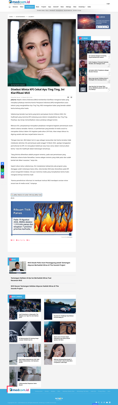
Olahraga (68, 7)
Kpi (29, 240)
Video (74, 7)
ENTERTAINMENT (20, 16)
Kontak (47, 391)
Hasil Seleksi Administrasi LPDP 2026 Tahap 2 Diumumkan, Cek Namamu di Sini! (29, 361)
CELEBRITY (31, 16)
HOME (11, 16)
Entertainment (30, 7)
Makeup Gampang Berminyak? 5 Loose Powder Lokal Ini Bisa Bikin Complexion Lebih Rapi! (63, 361)
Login (108, 3)
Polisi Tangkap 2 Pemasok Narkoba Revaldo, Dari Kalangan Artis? (98, 62)
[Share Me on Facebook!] (2, 163)
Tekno (21, 7)
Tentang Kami (38, 391)
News (62, 7)
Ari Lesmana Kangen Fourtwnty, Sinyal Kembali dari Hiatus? (98, 56)
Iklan (59, 391)
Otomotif (55, 7)
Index (89, 7)
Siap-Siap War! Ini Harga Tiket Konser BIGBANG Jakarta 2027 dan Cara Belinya (98, 88)
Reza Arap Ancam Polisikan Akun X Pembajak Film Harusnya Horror (98, 79)
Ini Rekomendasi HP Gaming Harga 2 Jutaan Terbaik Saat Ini (28, 339)
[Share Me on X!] (2, 167)
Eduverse (15, 7)
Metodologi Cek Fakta (82, 391)
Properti (43, 7)
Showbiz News (41, 10)
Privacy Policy (101, 391)
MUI (13, 240)
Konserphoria (59, 10)
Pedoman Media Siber (68, 391)
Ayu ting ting (21, 240)
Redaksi (53, 391)
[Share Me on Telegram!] (2, 173)
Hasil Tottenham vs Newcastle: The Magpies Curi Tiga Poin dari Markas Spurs (28, 316)
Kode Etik (93, 391)
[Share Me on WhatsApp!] (2, 170)
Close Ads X (95, 404)
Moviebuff (52, 10)
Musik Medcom (68, 10)
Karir (109, 391)
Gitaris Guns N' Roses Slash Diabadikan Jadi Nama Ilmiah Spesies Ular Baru (62, 338)
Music (37, 7)
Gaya (49, 7)
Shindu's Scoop (77, 10)
